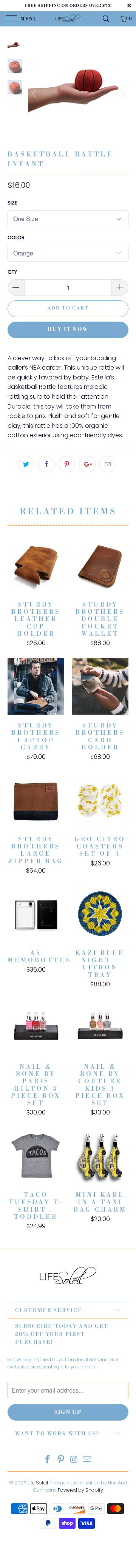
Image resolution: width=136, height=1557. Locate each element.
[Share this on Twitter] (26, 464)
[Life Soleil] (68, 18)
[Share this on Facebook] (46, 464)
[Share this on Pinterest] (67, 464)
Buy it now (68, 329)
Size (12, 202)
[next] (121, 94)
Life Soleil (38, 1483)
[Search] (109, 18)
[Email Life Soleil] (87, 1460)
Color (16, 237)
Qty (12, 271)
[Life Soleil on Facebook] (48, 1460)
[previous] (35, 94)
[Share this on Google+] (87, 464)
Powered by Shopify (80, 1490)
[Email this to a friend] (107, 464)
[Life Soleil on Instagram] (74, 1460)
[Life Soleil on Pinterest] (61, 1460)
